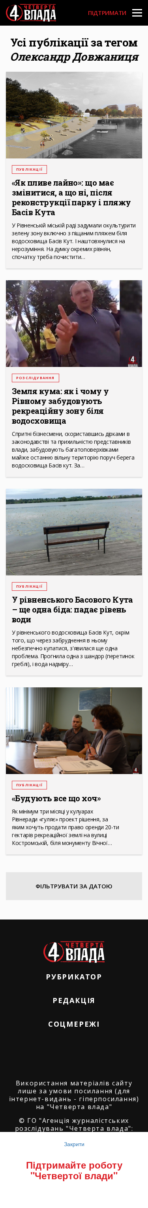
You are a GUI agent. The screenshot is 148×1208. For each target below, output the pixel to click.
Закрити (74, 1144)
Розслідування (35, 377)
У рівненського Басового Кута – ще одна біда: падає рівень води (72, 609)
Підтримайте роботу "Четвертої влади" (74, 1170)
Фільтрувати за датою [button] (74, 886)
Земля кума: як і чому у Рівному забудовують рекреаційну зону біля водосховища (60, 406)
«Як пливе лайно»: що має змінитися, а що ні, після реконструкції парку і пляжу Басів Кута (71, 197)
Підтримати (107, 13)
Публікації (29, 169)
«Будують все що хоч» (56, 798)
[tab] (74, 886)
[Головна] (31, 13)
